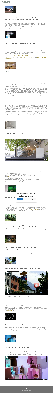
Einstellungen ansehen (33, 199)
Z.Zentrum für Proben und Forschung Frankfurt (20, 55)
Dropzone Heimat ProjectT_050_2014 (17, 325)
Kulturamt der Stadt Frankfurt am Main (27, 57)
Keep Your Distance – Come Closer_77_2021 (20, 43)
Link (8, 176)
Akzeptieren (19, 199)
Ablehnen (26, 199)
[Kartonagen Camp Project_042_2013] (10, 338)
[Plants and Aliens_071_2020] (10, 125)
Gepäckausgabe (9, 310)
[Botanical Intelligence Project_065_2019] (10, 188)
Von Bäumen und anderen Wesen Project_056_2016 (22, 268)
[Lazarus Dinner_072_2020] (10, 65)
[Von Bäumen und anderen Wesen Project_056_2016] (10, 260)
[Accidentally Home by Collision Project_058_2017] (10, 217)
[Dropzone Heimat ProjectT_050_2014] (10, 316)
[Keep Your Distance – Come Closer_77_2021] (10, 34)
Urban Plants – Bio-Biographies (32, 209)
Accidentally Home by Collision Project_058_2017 (22, 226)
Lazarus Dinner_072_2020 (13, 74)
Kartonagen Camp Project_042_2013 (17, 347)
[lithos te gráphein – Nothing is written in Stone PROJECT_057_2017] (10, 239)
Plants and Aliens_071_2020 (14, 133)
